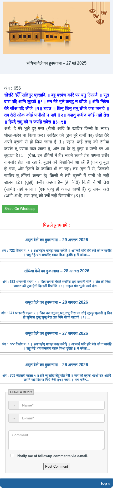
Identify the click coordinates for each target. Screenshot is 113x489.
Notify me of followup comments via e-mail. (52, 456)
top (104, 483)
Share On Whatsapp (19, 209)
